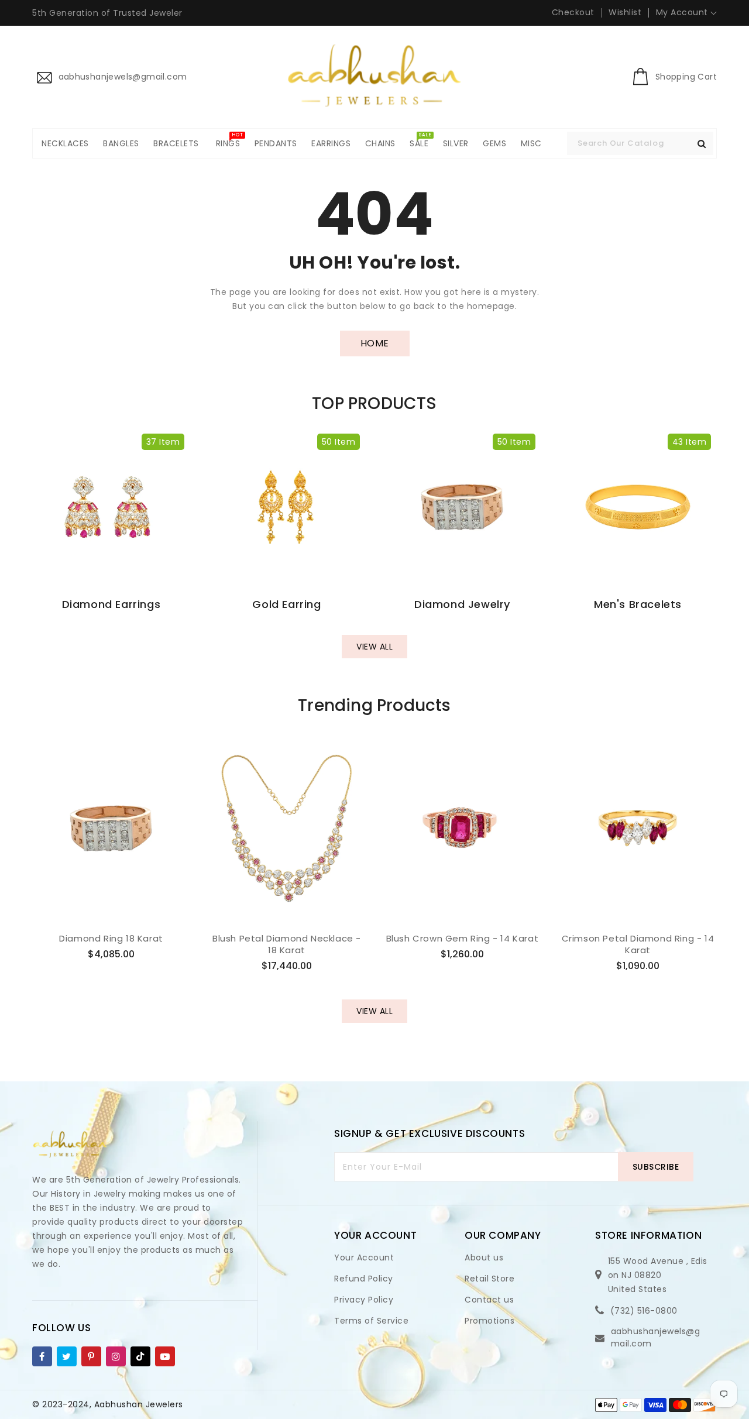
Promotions (489, 1321)
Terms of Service (371, 1321)
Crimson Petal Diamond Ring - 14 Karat (638, 944)
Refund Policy (363, 1278)
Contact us (489, 1299)
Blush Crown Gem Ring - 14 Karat (462, 938)
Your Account (364, 1257)
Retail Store (489, 1278)
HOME (374, 343)
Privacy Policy (363, 1299)
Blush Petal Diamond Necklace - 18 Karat (286, 944)
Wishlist (625, 12)
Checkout (573, 12)
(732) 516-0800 (644, 1311)
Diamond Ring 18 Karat (111, 938)
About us (484, 1257)
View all (374, 646)
